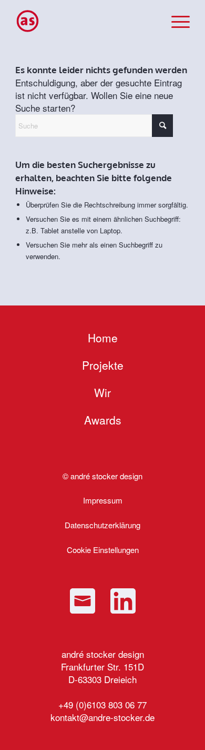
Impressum (102, 500)
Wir (102, 392)
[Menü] (175, 21)
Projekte (103, 365)
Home (103, 338)
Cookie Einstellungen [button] (103, 549)
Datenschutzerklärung (102, 524)
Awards (102, 420)
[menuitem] (175, 21)
